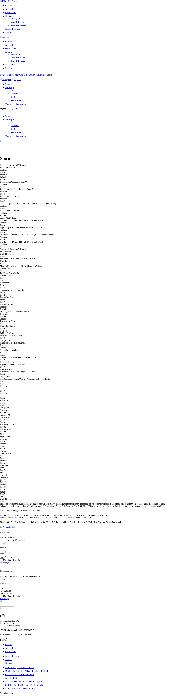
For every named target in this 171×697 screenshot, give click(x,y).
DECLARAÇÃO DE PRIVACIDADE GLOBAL (26, 671)
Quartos (7, 552)
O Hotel (8, 6)
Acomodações (11, 9)
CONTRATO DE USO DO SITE (19, 674)
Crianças (8, 557)
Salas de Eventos (18, 22)
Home (2, 75)
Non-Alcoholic (17, 100)
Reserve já (4, 37)
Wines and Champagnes (15, 104)
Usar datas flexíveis (11, 560)
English (32, 75)
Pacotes (8, 32)
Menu (7, 84)
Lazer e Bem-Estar (13, 29)
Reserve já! (4, 562)
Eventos (8, 663)
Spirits (13, 97)
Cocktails (15, 93)
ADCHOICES (11, 678)
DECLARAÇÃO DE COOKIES (19, 667)
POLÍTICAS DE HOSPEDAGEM (20, 688)
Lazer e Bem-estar (13, 656)
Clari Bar (23, 75)
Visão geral (15, 18)
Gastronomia (10, 12)
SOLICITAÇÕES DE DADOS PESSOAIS (24, 685)
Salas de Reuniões (18, 25)
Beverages (41, 75)
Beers (13, 90)
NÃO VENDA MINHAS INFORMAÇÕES (24, 681)
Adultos (7, 555)
